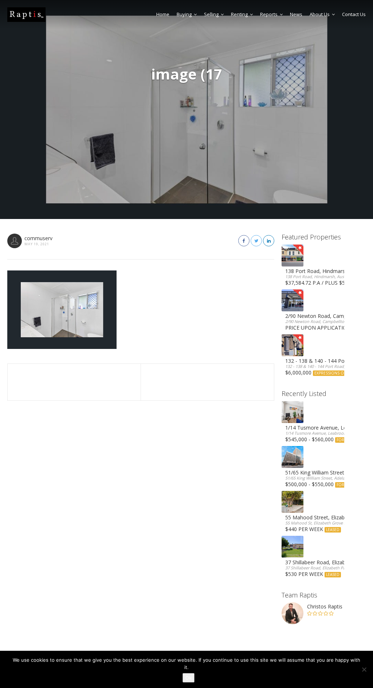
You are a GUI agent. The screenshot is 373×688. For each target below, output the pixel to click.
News (296, 14)
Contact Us (354, 14)
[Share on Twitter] (256, 240)
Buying (184, 14)
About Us (320, 14)
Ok (188, 678)
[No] (364, 669)
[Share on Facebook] (244, 240)
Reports (269, 14)
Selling (211, 14)
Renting (239, 14)
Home (162, 14)
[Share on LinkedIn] (268, 240)
